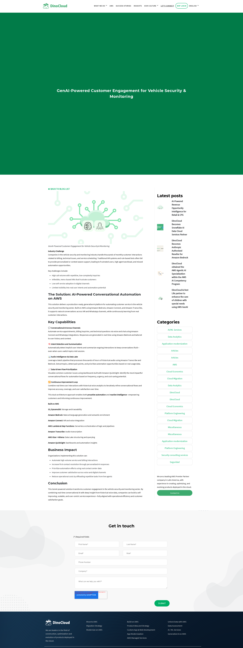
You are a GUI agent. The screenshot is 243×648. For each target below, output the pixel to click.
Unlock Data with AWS (177, 621)
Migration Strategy (94, 625)
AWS (111, 6)
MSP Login (181, 6)
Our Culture (150, 6)
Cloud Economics (174, 371)
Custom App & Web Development (141, 630)
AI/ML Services (175, 329)
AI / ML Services (174, 630)
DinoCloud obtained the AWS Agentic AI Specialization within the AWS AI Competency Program (179, 273)
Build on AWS (132, 621)
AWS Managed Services (137, 638)
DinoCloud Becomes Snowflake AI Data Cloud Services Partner (179, 227)
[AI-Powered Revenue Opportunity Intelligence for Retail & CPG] (163, 207)
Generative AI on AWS (177, 634)
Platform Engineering (175, 413)
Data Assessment (175, 625)
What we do (99, 6)
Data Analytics (174, 336)
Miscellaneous (175, 427)
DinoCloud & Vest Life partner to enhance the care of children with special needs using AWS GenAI (180, 298)
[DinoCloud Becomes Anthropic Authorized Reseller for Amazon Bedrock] (163, 248)
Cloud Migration (174, 378)
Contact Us (174, 493)
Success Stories (123, 6)
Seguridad (175, 462)
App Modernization (135, 634)
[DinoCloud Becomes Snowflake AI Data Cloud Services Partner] (163, 227)
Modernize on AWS (94, 630)
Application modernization (174, 343)
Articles (174, 350)
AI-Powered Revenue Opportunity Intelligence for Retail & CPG (179, 208)
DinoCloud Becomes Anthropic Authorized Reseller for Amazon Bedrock (180, 249)
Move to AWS (91, 621)
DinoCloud (175, 392)
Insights (138, 6)
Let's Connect (167, 6)
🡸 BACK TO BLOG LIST (59, 188)
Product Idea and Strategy (138, 625)
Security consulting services (174, 455)
